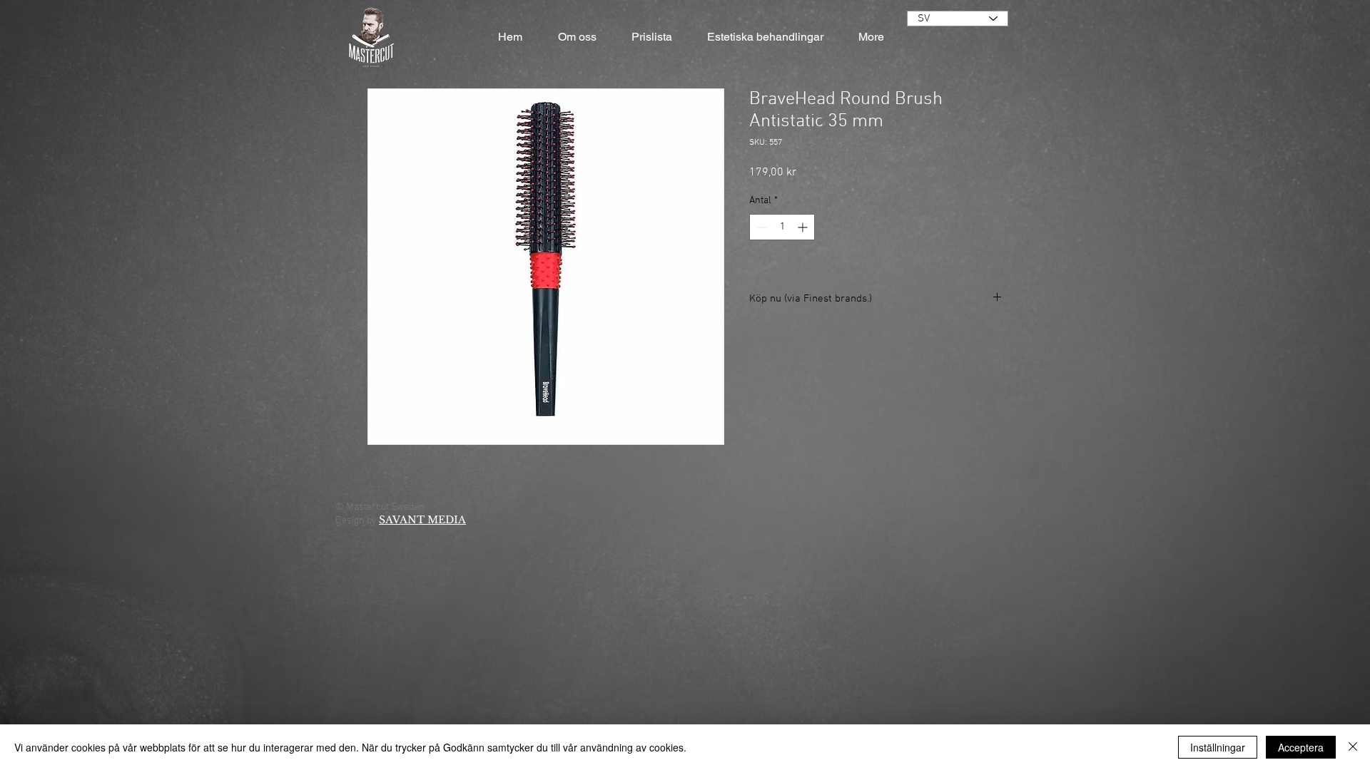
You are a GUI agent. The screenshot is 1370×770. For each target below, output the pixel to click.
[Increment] (804, 227)
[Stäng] (1352, 747)
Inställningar (1217, 747)
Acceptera (1301, 747)
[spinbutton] (782, 227)
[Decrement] (760, 227)
